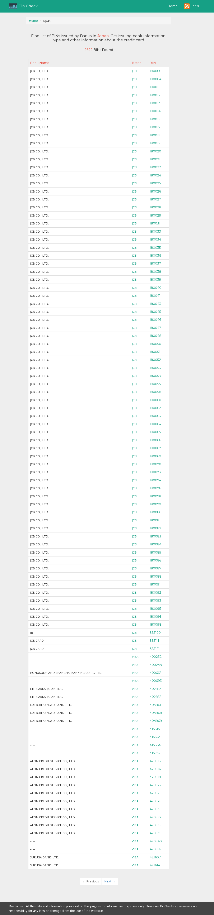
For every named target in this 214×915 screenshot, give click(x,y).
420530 (156, 809)
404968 (156, 713)
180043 (155, 304)
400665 (156, 673)
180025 (155, 183)
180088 (155, 576)
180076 (155, 488)
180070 (155, 464)
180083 (155, 536)
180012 (155, 95)
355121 (155, 649)
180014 (155, 111)
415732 (155, 753)
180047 (155, 328)
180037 (155, 263)
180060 (155, 400)
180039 (155, 279)
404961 (155, 705)
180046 (155, 320)
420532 (155, 817)
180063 (155, 416)
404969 (156, 721)
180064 (155, 424)
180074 (155, 480)
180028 (155, 207)
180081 (155, 520)
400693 (156, 681)
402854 (156, 689)
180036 (155, 255)
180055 (155, 384)
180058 (155, 392)
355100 (155, 633)
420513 (155, 761)
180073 (155, 472)
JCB (134, 71)
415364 (155, 745)
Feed (194, 6)
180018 (155, 135)
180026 (155, 191)
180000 (155, 71)
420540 (156, 841)
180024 (155, 175)
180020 (155, 151)
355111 (154, 641)
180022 (155, 167)
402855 (156, 697)
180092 (155, 592)
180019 (155, 143)
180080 (155, 512)
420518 (155, 777)
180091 (155, 584)
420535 (155, 825)
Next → (109, 881)
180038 (155, 272)
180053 (155, 368)
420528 (156, 801)
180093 (155, 600)
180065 (155, 432)
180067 (155, 448)
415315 (155, 729)
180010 (155, 87)
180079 (155, 504)
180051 (155, 352)
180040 (155, 288)
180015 (155, 119)
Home (172, 6)
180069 (155, 456)
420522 (155, 785)
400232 (156, 657)
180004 (155, 79)
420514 (155, 769)
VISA (135, 656)
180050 (155, 344)
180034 (155, 239)
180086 (155, 560)
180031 (155, 223)
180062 (155, 408)
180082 (155, 528)
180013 (155, 103)
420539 (156, 833)
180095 (155, 609)
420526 (155, 793)
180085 (155, 552)
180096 (155, 616)
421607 (155, 857)
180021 (155, 159)
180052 (155, 360)
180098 (155, 624)
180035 (155, 248)
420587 (156, 849)
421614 (155, 865)
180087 (155, 568)
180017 (155, 127)
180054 (155, 376)
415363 (155, 737)
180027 (155, 199)
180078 (155, 496)
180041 (155, 296)
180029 (155, 215)
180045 (155, 312)
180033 (155, 231)
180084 (155, 544)
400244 (156, 665)
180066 (155, 440)
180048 (155, 336)
